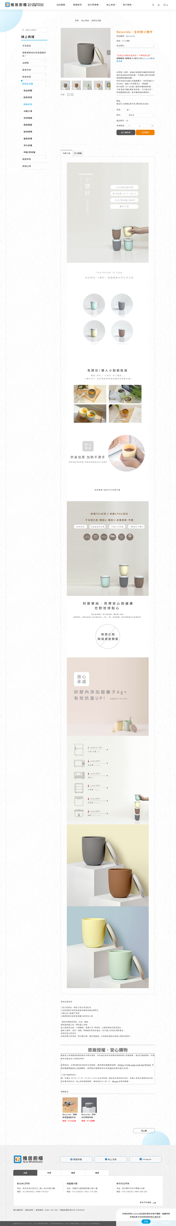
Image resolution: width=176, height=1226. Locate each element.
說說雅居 (61, 4)
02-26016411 (28, 1191)
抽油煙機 (28, 131)
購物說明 (29, 1210)
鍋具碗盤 (28, 124)
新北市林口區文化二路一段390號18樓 (39, 1188)
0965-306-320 (141, 1191)
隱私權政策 (155, 1217)
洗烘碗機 (28, 117)
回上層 (144, 1130)
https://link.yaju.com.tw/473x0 (134, 1065)
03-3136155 (77, 1191)
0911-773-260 (91, 1191)
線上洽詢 (112, 1159)
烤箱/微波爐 (29, 152)
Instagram (147, 1159)
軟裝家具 (26, 76)
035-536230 (127, 1191)
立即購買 (145, 132)
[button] (153, 4)
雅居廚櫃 (76, 1159)
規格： (119, 109)
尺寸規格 (78, 153)
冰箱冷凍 (28, 111)
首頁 (77, 20)
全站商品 (26, 45)
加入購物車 (126, 132)
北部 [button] (25, 1172)
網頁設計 (97, 1223)
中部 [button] (49, 1172)
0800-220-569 (51, 1210)
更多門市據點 (145, 1202)
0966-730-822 (42, 1191)
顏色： (119, 115)
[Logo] (24, 4)
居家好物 (26, 69)
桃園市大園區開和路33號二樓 (85, 1188)
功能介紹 (66, 153)
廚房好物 (28, 104)
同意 (146, 1221)
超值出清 (26, 165)
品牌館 (25, 62)
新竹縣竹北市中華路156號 (133, 1188)
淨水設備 (28, 145)
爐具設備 (28, 138)
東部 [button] (97, 1172)
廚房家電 (28, 97)
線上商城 (110, 4)
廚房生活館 (96, 20)
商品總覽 (28, 90)
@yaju (115, 1081)
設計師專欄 (93, 4)
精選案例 (77, 4)
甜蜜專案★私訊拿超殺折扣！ (34, 54)
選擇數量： (121, 125)
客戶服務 (127, 4)
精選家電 (26, 159)
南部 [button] (73, 1172)
